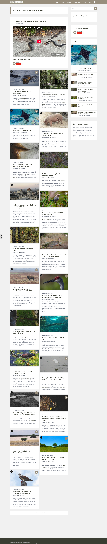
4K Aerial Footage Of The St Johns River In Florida (24, 332)
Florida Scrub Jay (46, 219)
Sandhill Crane (49, 301)
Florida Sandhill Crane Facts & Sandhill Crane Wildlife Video (52, 296)
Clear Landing (14, 542)
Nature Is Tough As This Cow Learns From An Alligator (22, 165)
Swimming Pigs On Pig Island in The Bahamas (52, 134)
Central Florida (24, 174)
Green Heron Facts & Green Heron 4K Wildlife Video (24, 372)
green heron (29, 378)
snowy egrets (45, 387)
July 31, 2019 (15, 168)
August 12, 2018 (46, 216)
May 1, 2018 (15, 495)
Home (56, 2)
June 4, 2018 (45, 299)
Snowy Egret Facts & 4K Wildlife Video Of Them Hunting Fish (53, 379)
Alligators (23, 98)
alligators (15, 177)
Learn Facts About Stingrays (22, 130)
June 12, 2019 (15, 208)
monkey (56, 182)
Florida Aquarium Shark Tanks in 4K (53, 338)
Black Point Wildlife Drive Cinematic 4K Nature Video (22, 452)
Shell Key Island (31, 420)
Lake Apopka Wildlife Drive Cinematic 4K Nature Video (22, 492)
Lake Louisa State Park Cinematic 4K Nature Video (53, 458)
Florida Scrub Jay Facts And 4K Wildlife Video (52, 213)
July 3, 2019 (45, 177)
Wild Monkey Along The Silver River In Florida (52, 175)
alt (11, 71)
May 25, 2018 (15, 335)
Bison (18, 295)
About (84, 2)
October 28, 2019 (16, 132)
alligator (19, 103)
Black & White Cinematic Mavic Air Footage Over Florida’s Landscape (24, 413)
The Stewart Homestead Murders (53, 95)
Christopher (23, 95)
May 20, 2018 (15, 375)
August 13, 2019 (46, 137)
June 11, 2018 (15, 252)
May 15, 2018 (45, 381)
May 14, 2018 (15, 416)
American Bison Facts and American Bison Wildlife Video (23, 290)
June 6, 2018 (45, 258)
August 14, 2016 (16, 95)
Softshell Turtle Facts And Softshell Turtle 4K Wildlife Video (54, 255)
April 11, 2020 (45, 96)
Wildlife (69, 2)
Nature (62, 2)
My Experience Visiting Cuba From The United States (24, 206)
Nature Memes (77, 2)
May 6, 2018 (45, 422)
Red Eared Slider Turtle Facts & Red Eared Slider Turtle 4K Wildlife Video (54, 418)
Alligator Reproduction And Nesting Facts (22, 92)
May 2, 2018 (45, 461)
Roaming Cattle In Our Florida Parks (23, 249)
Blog (90, 2)
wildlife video (21, 378)
